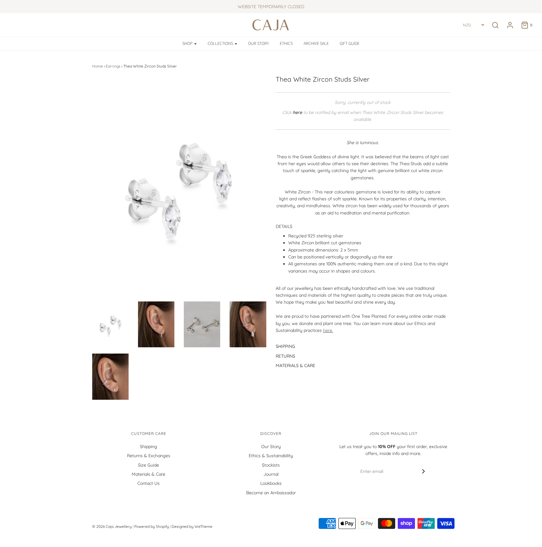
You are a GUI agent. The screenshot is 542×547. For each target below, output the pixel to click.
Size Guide (148, 465)
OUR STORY (258, 44)
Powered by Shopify (151, 526)
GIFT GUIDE (349, 44)
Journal (271, 474)
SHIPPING (285, 346)
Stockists (271, 465)
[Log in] (507, 25)
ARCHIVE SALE (316, 44)
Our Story (271, 446)
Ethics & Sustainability (271, 455)
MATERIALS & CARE (295, 365)
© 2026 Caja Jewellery (112, 526)
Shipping (148, 446)
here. (328, 330)
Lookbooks (271, 483)
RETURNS (285, 356)
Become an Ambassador (271, 493)
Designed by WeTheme (192, 526)
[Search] (495, 25)
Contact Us (148, 483)
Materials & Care (148, 474)
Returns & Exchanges (148, 455)
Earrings (113, 66)
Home (97, 66)
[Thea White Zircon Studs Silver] (110, 324)
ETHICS (286, 44)
